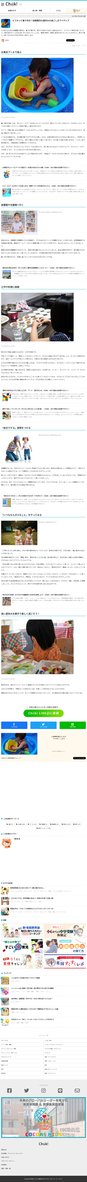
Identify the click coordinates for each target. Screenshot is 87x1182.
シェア (14, 727)
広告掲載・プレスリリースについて (12, 1153)
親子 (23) (77, 824)
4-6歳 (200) (21, 824)
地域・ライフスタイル (50, 1057)
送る (73, 727)
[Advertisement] (43, 789)
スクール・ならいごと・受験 (42, 891)
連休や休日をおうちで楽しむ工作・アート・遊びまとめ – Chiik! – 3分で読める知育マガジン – (35, 390)
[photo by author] (43, 85)
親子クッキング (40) (44, 828)
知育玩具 (3, 1073)
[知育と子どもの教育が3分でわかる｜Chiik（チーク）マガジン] (11, 4)
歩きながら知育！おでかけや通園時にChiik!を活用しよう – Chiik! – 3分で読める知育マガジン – (36, 595)
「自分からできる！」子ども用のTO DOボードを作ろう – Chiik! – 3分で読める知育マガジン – (35, 496)
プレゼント (47, 1053)
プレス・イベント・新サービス (9, 1053)
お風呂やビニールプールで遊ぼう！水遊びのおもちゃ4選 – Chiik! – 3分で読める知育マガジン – (36, 167)
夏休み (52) (66, 824)
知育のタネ (12, 10)
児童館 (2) (44, 824)
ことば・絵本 (48, 1040)
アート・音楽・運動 (28, 991)
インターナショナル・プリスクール (21, 891)
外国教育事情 (4, 1061)
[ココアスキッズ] (76, 10)
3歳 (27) (10, 824)
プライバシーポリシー (8, 1161)
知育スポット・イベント (51, 1069)
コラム (58, 10)
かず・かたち (15, 981)
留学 (46, 1065)
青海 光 (7, 40)
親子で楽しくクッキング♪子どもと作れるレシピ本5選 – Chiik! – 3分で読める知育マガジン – (36, 409)
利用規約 (4, 1165)
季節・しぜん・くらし (79, 45)
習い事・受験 (37, 10)
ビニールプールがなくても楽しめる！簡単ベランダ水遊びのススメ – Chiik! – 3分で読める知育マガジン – (39, 186)
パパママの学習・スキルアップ (61, 891)
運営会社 (4, 1150)
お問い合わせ (5, 1157)
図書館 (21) (55, 824)
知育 (40, 901)
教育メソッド (33, 901)
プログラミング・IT (6, 1057)
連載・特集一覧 (6, 1168)
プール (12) (32, 824)
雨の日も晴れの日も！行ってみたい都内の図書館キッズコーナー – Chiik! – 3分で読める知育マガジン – (38, 268)
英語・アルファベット (59, 912)
